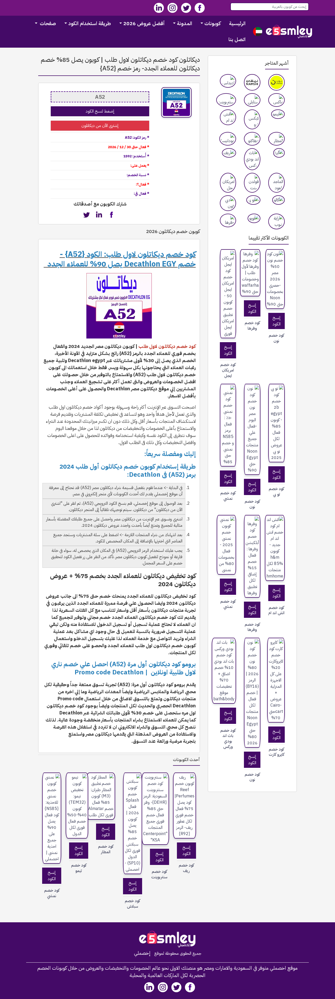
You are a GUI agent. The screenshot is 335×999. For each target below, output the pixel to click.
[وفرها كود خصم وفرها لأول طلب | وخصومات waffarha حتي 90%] (250, 272)
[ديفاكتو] (252, 139)
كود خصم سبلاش (132, 903)
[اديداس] (228, 81)
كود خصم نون (276, 338)
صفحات (47, 23)
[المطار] (276, 139)
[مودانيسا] (227, 139)
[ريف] (229, 153)
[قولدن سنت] (252, 183)
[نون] (276, 82)
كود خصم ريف (186, 868)
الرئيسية (237, 23)
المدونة (184, 23)
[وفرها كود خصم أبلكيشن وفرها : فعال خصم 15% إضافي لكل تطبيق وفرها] (252, 556)
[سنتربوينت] (226, 100)
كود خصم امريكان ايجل (228, 370)
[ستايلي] (252, 100)
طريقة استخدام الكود (89, 23)
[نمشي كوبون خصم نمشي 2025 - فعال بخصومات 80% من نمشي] (226, 545)
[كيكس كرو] (252, 119)
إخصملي (142, 953)
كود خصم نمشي (228, 495)
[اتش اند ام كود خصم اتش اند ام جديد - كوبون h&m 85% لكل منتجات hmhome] (275, 548)
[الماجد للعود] (276, 183)
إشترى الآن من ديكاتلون (100, 126)
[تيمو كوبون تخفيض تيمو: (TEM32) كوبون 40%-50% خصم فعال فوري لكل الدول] (77, 806)
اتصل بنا (236, 39)
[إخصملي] (289, 31)
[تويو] (254, 218)
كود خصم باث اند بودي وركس (228, 739)
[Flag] (258, 31)
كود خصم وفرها (252, 325)
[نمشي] (252, 82)
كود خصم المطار (105, 849)
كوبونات (212, 23)
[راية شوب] (276, 221)
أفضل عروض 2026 (144, 23)
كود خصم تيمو (78, 868)
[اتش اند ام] (228, 117)
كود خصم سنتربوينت (159, 874)
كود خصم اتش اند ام (276, 610)
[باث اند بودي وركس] (252, 159)
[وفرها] (228, 220)
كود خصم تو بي (276, 491)
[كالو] (278, 200)
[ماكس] (276, 100)
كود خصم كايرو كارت (276, 752)
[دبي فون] (228, 203)
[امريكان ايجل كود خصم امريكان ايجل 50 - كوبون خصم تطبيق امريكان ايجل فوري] (228, 293)
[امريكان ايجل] (228, 183)
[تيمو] (278, 114)
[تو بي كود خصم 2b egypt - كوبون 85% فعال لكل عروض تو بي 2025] (276, 423)
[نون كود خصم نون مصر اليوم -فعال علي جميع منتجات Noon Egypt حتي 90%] (252, 429)
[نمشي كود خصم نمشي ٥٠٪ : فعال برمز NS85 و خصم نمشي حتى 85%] (228, 425)
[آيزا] (279, 153)
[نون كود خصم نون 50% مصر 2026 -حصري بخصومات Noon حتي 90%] (275, 279)
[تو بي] (253, 200)
